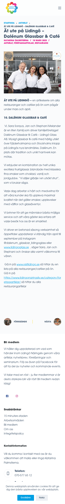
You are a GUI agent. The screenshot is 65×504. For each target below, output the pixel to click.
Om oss (8, 429)
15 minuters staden (16, 416)
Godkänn (26, 498)
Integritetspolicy (14, 433)
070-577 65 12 (23, 475)
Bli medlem (11, 425)
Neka (41, 498)
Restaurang (41, 43)
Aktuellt (8, 43)
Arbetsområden (14, 420)
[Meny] (59, 7)
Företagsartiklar (24, 43)
